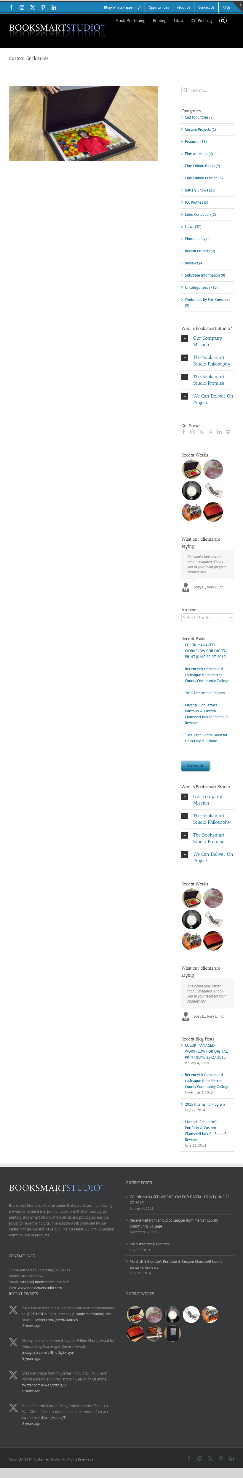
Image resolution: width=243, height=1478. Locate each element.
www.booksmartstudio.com (40, 1287)
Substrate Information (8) (205, 275)
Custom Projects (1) (200, 129)
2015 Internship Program (205, 692)
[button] (223, 20)
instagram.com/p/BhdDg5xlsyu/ (48, 1352)
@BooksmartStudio (87, 1313)
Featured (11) (196, 141)
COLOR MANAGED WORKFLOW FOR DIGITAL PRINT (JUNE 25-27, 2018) (206, 650)
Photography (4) (198, 238)
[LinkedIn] (219, 432)
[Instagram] (192, 432)
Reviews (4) (194, 263)
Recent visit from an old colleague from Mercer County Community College (207, 674)
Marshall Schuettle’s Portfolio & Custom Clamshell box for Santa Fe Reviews (177, 1264)
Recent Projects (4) (200, 250)
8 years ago (31, 1325)
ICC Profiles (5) (196, 202)
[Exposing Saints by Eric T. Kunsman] (213, 490)
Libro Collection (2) (200, 214)
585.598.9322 (32, 1276)
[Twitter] (201, 432)
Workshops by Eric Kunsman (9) (207, 302)
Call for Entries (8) (199, 117)
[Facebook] (183, 432)
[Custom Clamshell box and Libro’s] (213, 512)
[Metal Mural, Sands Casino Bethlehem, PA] (154, 1333)
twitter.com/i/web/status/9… (58, 1319)
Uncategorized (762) (201, 287)
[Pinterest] (210, 432)
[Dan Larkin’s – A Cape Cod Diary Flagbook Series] (191, 512)
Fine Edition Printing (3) (204, 178)
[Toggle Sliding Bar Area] (237, 7)
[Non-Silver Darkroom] (191, 490)
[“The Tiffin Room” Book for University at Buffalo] (213, 469)
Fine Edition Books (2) (202, 165)
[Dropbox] (228, 432)
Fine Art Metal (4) (199, 153)
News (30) (193, 226)
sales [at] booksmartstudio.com (45, 1281)
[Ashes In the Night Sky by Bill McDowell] (172, 1333)
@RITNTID (35, 1313)
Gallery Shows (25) (200, 190)
